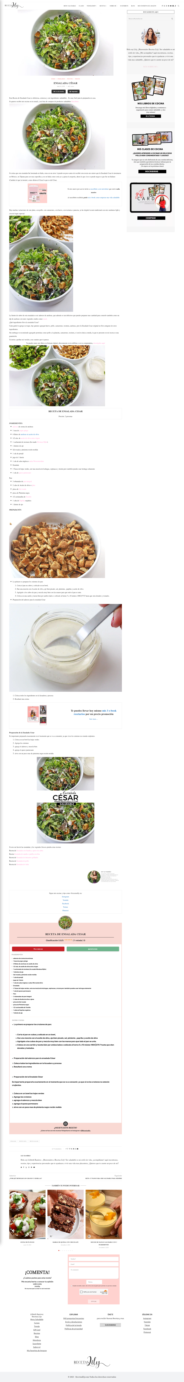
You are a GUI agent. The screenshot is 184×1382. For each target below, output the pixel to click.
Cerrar (107, 667)
